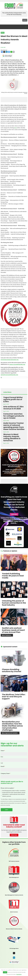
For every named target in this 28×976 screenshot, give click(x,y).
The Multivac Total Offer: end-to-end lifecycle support (13, 696)
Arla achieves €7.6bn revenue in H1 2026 (13, 407)
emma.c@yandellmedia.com (17, 364)
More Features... (7, 635)
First (2, 756)
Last (2, 763)
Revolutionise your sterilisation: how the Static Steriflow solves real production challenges (12, 725)
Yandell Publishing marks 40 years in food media (13, 575)
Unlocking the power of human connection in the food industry (14, 603)
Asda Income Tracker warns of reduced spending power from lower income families (13, 426)
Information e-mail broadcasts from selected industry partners (13, 795)
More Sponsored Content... (10, 733)
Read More (18, 974)
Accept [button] (5, 972)
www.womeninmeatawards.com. (10, 359)
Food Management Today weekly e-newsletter (13, 790)
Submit (6, 809)
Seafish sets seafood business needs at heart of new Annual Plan (13, 630)
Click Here (14, 514)
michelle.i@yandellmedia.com (9, 374)
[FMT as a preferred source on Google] (7, 55)
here (15, 127)
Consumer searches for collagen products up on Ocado (13, 416)
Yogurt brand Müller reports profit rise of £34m (13, 399)
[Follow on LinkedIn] (14, 958)
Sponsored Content (10, 647)
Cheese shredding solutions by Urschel (11, 670)
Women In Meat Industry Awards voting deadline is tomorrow (11, 437)
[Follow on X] (14, 953)
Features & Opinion (10, 551)
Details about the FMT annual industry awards (13, 792)
